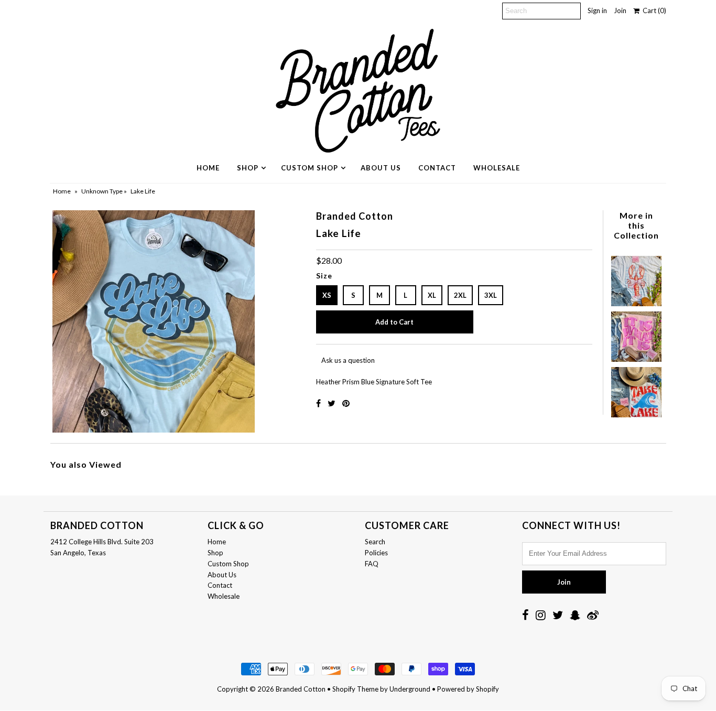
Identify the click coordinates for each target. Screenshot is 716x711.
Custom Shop (309, 168)
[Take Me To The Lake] (636, 389)
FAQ (371, 563)
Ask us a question (348, 360)
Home (208, 168)
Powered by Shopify (468, 689)
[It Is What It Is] (636, 334)
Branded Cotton (301, 689)
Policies (376, 552)
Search (375, 541)
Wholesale (496, 168)
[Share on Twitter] (332, 403)
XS (326, 295)
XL (432, 295)
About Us (381, 168)
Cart (652, 10)
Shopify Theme (355, 689)
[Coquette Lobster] (636, 278)
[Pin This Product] (346, 403)
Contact (437, 168)
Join (620, 10)
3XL (490, 295)
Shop (247, 168)
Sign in (597, 10)
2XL (460, 295)
